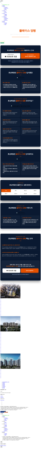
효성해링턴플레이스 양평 (5, 4)
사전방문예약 (6, 412)
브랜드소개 (5, 7)
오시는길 (3, 387)
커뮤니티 (5, 19)
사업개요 (3, 6)
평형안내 (5, 17)
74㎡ (16, 190)
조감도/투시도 (6, 8)
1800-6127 (2, 397)
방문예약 (3, 5)
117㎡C (35, 193)
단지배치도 (4, 16)
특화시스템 (5, 20)
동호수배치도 (6, 18)
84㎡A (25, 190)
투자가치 (5, 426)
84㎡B (35, 190)
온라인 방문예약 (29, 270)
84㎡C (6, 193)
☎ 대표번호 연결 (11, 270)
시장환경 (5, 425)
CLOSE (2, 413)
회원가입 (5, 445)
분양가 (5, 419)
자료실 (5, 24)
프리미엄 (3, 13)
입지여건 (5, 12)
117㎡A (15, 193)
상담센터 (5, 23)
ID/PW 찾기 (1, 445)
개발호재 (5, 14)
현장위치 (5, 420)
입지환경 (3, 10)
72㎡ (6, 190)
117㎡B (25, 193)
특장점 (5, 11)
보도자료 (5, 22)
